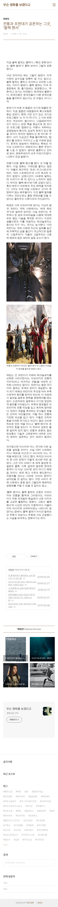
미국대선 (40, 839)
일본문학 (42, 811)
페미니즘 (8, 791)
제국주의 (8, 815)
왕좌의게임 (38, 791)
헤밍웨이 (46, 796)
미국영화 (41, 820)
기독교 (7, 825)
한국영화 (8, 796)
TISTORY (30, 903)
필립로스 (30, 811)
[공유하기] (19, 556)
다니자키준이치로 (28, 801)
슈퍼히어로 (46, 801)
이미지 (11, 570)
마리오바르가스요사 (13, 806)
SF (27, 791)
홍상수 (7, 839)
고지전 (18, 830)
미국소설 (28, 839)
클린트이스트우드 (12, 820)
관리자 (40, 903)
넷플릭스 (41, 806)
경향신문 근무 (12, 713)
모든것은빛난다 (11, 835)
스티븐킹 (29, 820)
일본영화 (33, 796)
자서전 (7, 830)
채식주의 (21, 796)
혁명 (19, 791)
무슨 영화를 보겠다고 (16, 4)
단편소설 (8, 811)
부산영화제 (43, 830)
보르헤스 (33, 815)
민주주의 (21, 815)
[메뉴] (54, 5)
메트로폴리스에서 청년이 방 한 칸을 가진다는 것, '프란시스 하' (21, 597)
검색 (51, 863)
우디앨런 (42, 825)
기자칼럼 (19, 825)
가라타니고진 (28, 835)
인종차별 (43, 835)
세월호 (31, 825)
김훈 (17, 839)
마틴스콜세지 (10, 801)
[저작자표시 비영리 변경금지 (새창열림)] (44, 556)
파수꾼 (30, 806)
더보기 (5, 845)
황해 (19, 811)
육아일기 (30, 830)
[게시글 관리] (23, 556)
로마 (53, 811)
